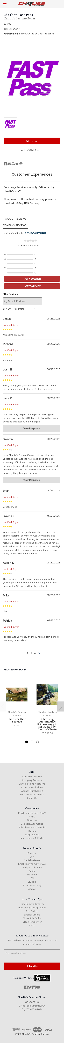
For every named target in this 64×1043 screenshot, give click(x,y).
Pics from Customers (32, 794)
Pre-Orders (32, 911)
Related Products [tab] (15, 669)
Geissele (32, 853)
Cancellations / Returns (32, 783)
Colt (32, 856)
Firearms (32, 820)
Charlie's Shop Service (17, 720)
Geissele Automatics (32, 823)
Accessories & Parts (32, 838)
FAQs (32, 925)
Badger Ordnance (32, 867)
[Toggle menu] (4, 4)
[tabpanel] (17, 704)
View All (32, 889)
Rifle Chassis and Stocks (32, 827)
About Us (32, 798)
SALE (32, 816)
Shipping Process (32, 780)
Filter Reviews (10, 294)
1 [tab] (26, 742)
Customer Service (32, 776)
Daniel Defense (32, 860)
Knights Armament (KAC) (32, 813)
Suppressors (32, 834)
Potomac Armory (32, 885)
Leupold (32, 881)
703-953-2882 (34, 1009)
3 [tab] (37, 742)
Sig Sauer (32, 874)
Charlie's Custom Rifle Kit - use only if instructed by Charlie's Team (47, 724)
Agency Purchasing (32, 790)
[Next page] (38, 653)
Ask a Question (32, 279)
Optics (32, 831)
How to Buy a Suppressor (32, 907)
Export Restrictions (32, 787)
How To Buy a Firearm (32, 904)
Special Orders (32, 914)
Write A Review (32, 286)
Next (60, 706)
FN (32, 878)
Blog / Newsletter (32, 921)
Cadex (32, 871)
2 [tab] (32, 742)
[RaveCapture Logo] (35, 233)
